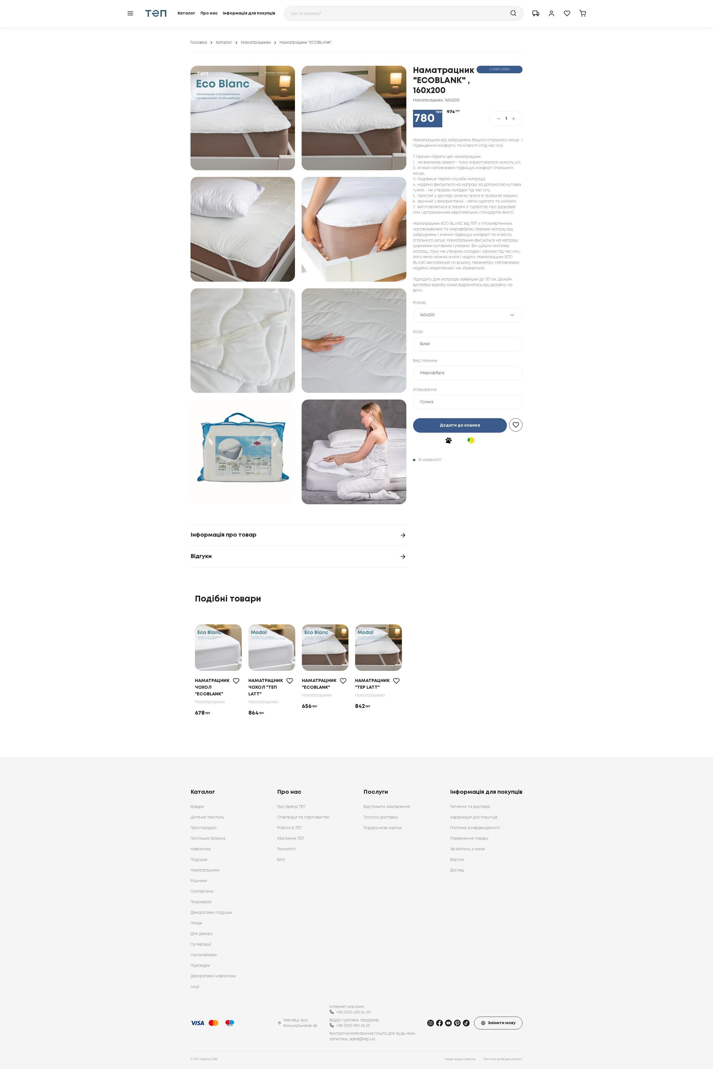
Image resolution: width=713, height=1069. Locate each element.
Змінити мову (502, 1023)
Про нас (209, 13)
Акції (195, 986)
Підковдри (200, 965)
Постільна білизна (208, 838)
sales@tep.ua (362, 1039)
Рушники (199, 881)
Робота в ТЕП (289, 828)
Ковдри (197, 807)
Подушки (199, 859)
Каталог (186, 13)
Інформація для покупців (249, 13)
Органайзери (204, 955)
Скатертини (202, 891)
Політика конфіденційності (475, 828)
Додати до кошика (460, 425)
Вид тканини (425, 360)
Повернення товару (469, 838)
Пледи (196, 923)
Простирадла (203, 828)
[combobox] (403, 13)
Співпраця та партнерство (303, 817)
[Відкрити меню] (130, 13)
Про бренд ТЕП (291, 807)
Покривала (201, 902)
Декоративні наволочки (213, 976)
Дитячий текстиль (207, 817)
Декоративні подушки (211, 912)
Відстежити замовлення (386, 807)
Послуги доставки (380, 817)
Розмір (419, 303)
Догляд (457, 870)
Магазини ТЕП (290, 838)
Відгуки (457, 859)
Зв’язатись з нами (467, 849)
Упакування (424, 389)
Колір (418, 331)
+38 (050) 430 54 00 (353, 1012)
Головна (199, 42)
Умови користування (460, 1059)
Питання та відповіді (470, 807)
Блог (281, 859)
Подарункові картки (382, 828)
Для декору (202, 934)
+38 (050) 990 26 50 (353, 1025)
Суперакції (201, 944)
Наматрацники (256, 42)
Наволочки (201, 849)
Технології (286, 849)
